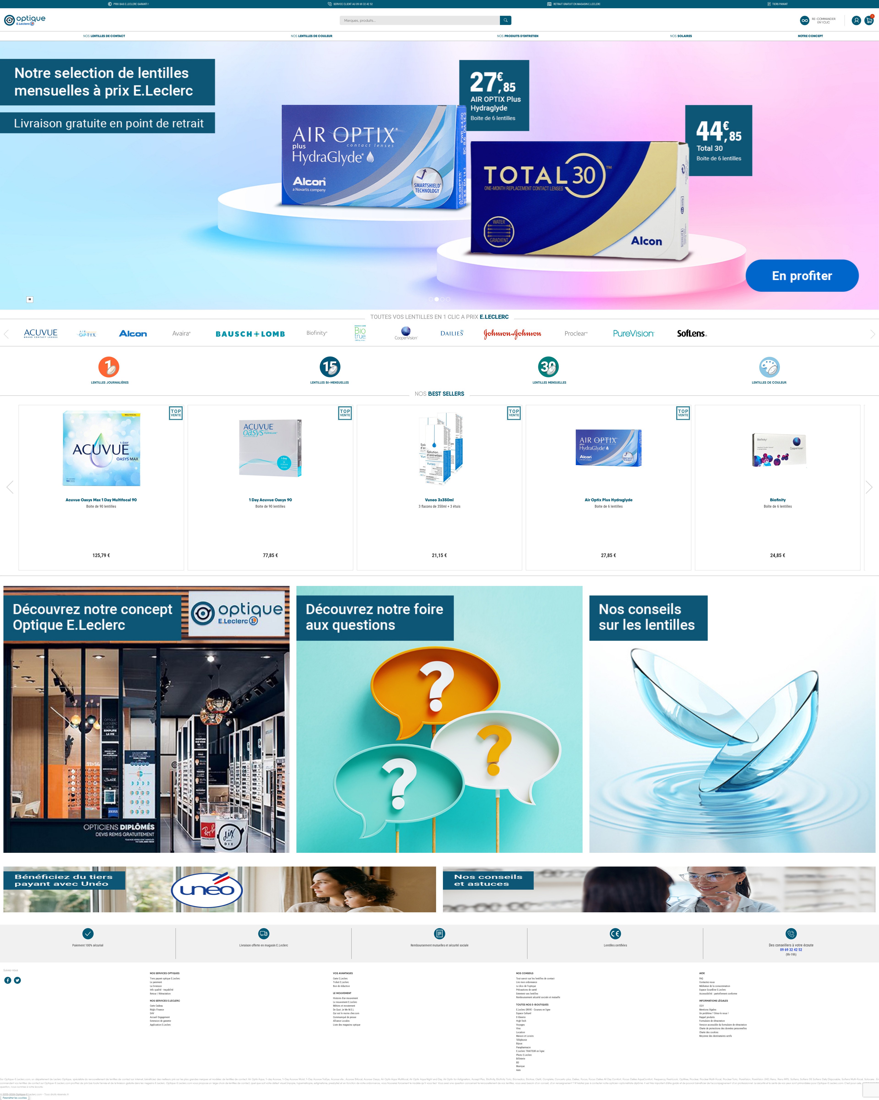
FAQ (701, 978)
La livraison (156, 986)
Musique (520, 1066)
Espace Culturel (523, 1013)
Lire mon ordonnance (526, 982)
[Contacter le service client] (791, 933)
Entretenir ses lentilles (527, 993)
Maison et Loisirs (525, 1036)
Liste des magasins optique (346, 1024)
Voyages (520, 1024)
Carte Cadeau (156, 1005)
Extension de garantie (160, 1020)
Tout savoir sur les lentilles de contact (535, 978)
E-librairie (521, 1017)
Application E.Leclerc (160, 1024)
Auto (518, 1070)
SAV (152, 1013)
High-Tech (521, 1020)
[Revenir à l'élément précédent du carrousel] (6, 334)
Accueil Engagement (160, 1017)
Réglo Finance (157, 1009)
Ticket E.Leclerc (341, 982)
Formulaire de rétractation (712, 1020)
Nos (104, 36)
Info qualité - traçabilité (161, 989)
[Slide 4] (448, 299)
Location (520, 1032)
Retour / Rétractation (160, 993)
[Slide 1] (431, 299)
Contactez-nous (707, 982)
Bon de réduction (341, 986)
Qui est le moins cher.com (346, 1013)
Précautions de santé (526, 989)
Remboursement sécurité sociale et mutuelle (538, 997)
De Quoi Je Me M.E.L (343, 1009)
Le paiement (156, 982)
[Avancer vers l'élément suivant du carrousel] (873, 334)
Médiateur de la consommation (714, 986)
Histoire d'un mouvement (345, 998)
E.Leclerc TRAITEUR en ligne (530, 1051)
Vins (518, 1028)
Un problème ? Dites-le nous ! (714, 1013)
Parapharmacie (523, 1047)
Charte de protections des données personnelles (723, 1028)
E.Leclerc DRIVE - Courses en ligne (533, 1009)
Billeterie (520, 1058)
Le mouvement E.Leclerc (345, 1002)
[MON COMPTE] (856, 20)
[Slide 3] (442, 299)
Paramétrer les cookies (15, 1097)
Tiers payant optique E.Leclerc (165, 978)
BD (517, 1062)
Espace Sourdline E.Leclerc (712, 989)
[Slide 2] (436, 299)
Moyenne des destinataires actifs (715, 1036)
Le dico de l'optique (526, 986)
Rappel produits (707, 1017)
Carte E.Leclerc (340, 978)
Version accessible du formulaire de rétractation (723, 1024)
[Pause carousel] (29, 299)
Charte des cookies (708, 1032)
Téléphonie (521, 1039)
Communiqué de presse (344, 1017)
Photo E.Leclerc (524, 1055)
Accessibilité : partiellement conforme (718, 993)
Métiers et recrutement (344, 1005)
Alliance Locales (341, 1020)
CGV (701, 1005)
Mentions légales (707, 1009)
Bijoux (519, 1043)
